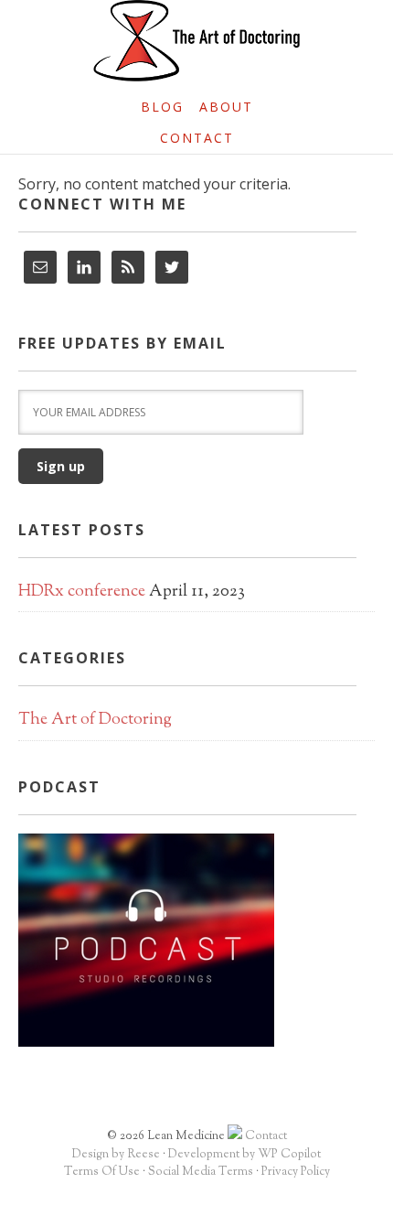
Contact (266, 1136)
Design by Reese (116, 1154)
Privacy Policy (295, 1172)
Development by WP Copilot (244, 1154)
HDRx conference (81, 592)
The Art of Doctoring (95, 720)
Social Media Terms (200, 1172)
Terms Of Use (102, 1172)
